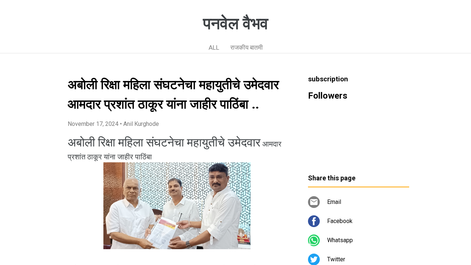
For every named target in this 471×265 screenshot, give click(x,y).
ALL (214, 47)
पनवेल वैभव (235, 23)
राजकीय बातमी (246, 47)
